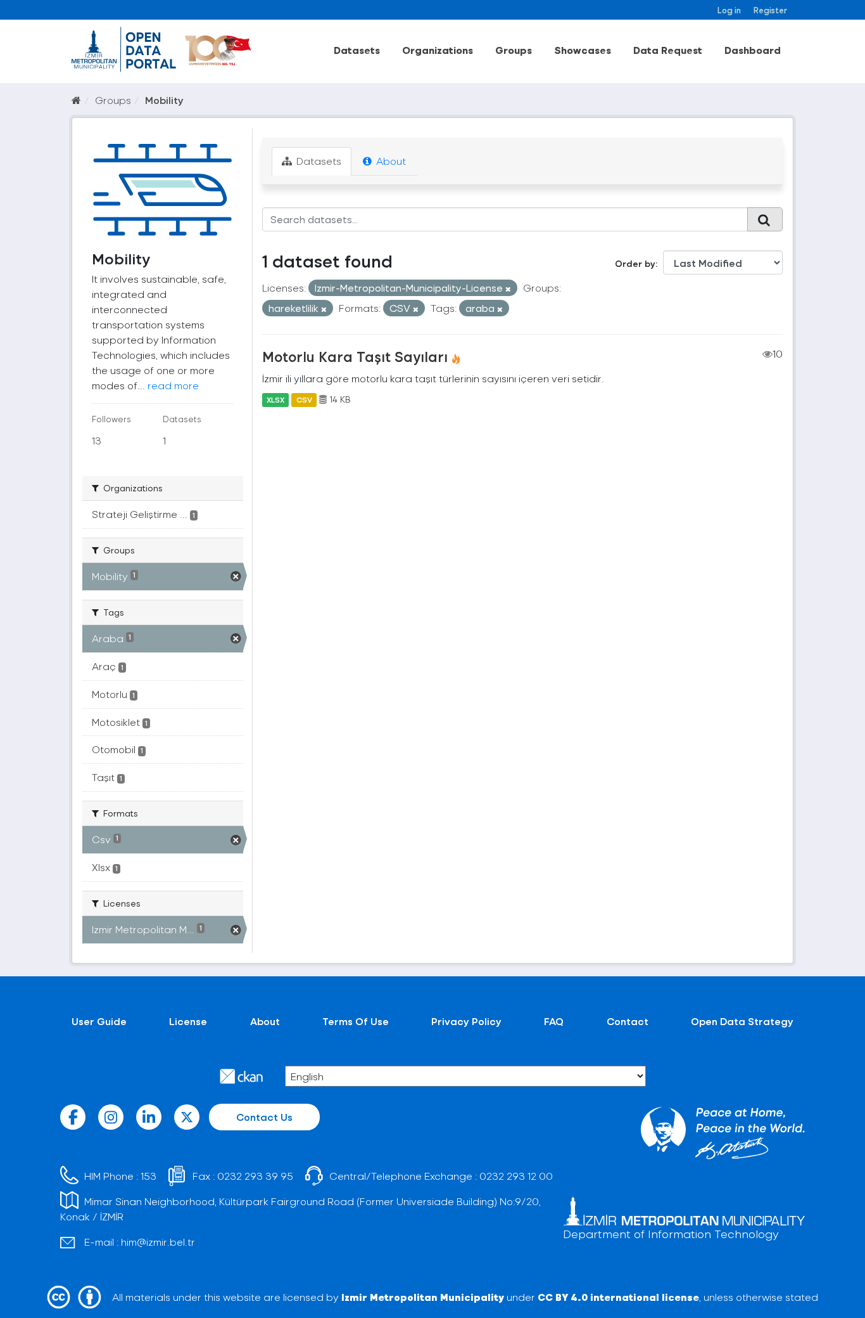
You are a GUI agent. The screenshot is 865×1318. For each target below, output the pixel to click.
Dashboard (752, 49)
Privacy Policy (466, 1021)
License (188, 1021)
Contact (627, 1021)
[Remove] (508, 289)
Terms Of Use (355, 1021)
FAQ (554, 1021)
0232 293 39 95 (255, 1175)
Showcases (582, 49)
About (390, 160)
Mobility (164, 100)
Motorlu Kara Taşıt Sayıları (355, 356)
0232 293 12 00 (516, 1175)
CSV (304, 399)
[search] (765, 219)
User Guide (99, 1021)
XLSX (275, 399)
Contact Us (264, 1116)
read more (173, 385)
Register (770, 9)
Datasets (357, 49)
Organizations (437, 49)
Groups (513, 49)
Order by (635, 263)
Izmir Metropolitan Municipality (422, 1296)
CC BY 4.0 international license (618, 1296)
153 (148, 1175)
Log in (729, 9)
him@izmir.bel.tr (158, 1241)
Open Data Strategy (742, 1021)
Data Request (667, 49)
